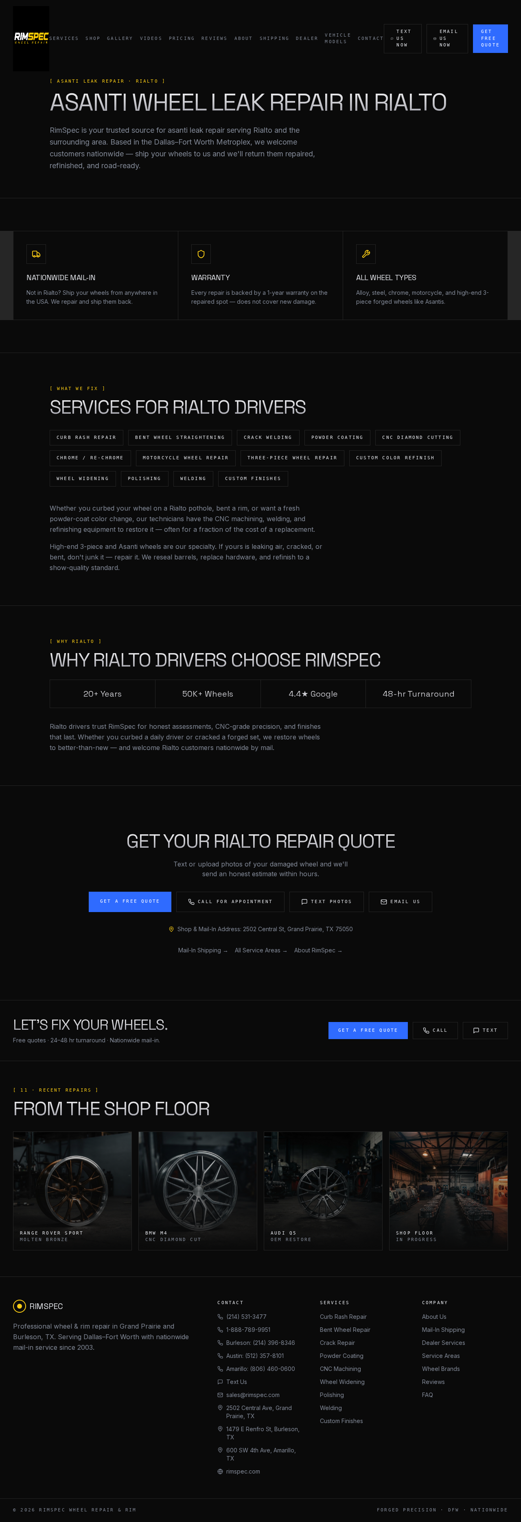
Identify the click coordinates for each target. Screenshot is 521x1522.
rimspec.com (243, 1471)
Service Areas (441, 1355)
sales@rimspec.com (253, 1394)
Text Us (236, 1381)
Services (64, 38)
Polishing (332, 1394)
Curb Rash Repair (343, 1316)
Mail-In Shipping (443, 1329)
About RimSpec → (318, 950)
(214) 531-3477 (246, 1316)
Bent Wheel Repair (345, 1329)
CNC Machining (340, 1368)
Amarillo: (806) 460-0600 (260, 1368)
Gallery (120, 38)
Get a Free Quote (130, 901)
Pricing (182, 38)
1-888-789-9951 (248, 1329)
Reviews (214, 38)
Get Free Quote (490, 38)
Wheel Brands (441, 1368)
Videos (151, 38)
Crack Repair (337, 1342)
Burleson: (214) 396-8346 (260, 1342)
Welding (331, 1407)
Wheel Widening (342, 1381)
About (243, 38)
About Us (434, 1316)
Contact (371, 38)
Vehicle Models (338, 39)
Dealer (307, 38)
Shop (93, 38)
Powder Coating (341, 1355)
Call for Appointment (235, 901)
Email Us (405, 901)
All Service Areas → (261, 950)
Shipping (275, 38)
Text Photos (331, 901)
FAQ (427, 1394)
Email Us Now (449, 38)
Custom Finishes (341, 1420)
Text (490, 1030)
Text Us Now (404, 38)
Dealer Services (443, 1342)
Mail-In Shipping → (203, 950)
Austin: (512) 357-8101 (255, 1355)
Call (440, 1030)
